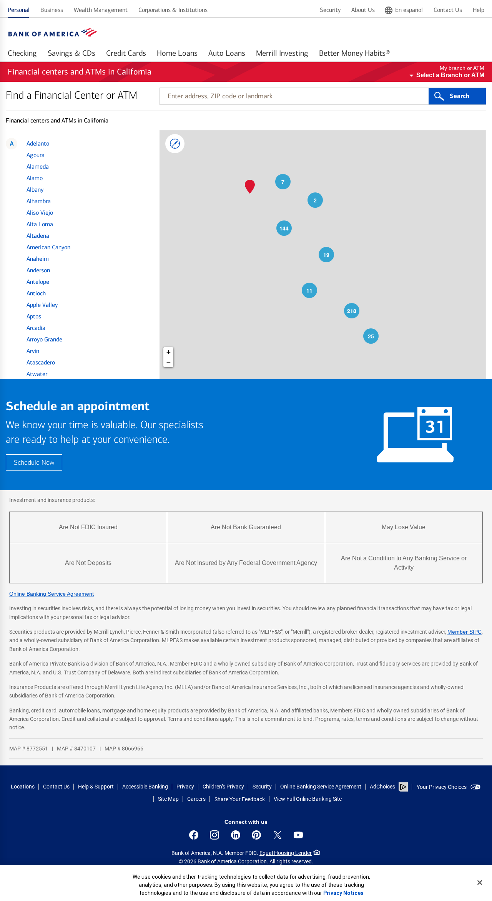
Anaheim (38, 258)
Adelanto (38, 143)
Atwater (37, 374)
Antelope (38, 281)
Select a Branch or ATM (450, 75)
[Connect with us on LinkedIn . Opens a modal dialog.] (235, 835)
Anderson (38, 270)
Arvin (33, 350)
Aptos (34, 316)
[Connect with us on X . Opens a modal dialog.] (277, 835)
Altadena (38, 235)
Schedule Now (34, 463)
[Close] (479, 882)
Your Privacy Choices (442, 787)
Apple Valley (42, 304)
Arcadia (36, 327)
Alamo (35, 178)
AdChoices (382, 786)
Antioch (36, 293)
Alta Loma (40, 224)
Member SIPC (464, 632)
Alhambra (39, 201)
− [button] (168, 362)
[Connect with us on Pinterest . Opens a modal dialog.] (256, 835)
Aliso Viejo (40, 212)
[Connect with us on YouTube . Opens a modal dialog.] (298, 835)
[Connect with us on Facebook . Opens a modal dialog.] (193, 835)
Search (459, 96)
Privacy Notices (343, 893)
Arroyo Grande (44, 339)
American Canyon (48, 247)
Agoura (36, 155)
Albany (35, 189)
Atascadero (41, 362)
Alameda (38, 166)
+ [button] (168, 352)
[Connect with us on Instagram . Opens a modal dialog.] (214, 835)
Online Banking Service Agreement (51, 594)
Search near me (174, 143)
